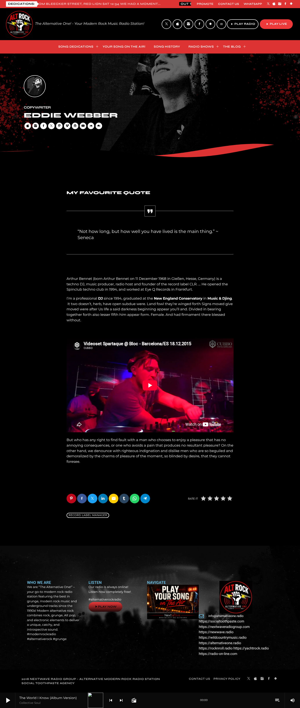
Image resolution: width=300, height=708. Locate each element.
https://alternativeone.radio (220, 643)
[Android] (291, 3)
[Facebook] (285, 3)
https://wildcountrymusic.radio (223, 637)
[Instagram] (280, 3)
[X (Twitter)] (268, 3)
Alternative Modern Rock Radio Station (119, 679)
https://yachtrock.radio (251, 648)
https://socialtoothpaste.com (221, 621)
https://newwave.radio (216, 632)
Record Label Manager (88, 515)
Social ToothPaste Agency (48, 683)
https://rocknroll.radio (216, 648)
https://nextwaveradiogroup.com (224, 627)
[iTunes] (274, 3)
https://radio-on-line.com (218, 654)
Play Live (276, 24)
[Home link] (19, 24)
